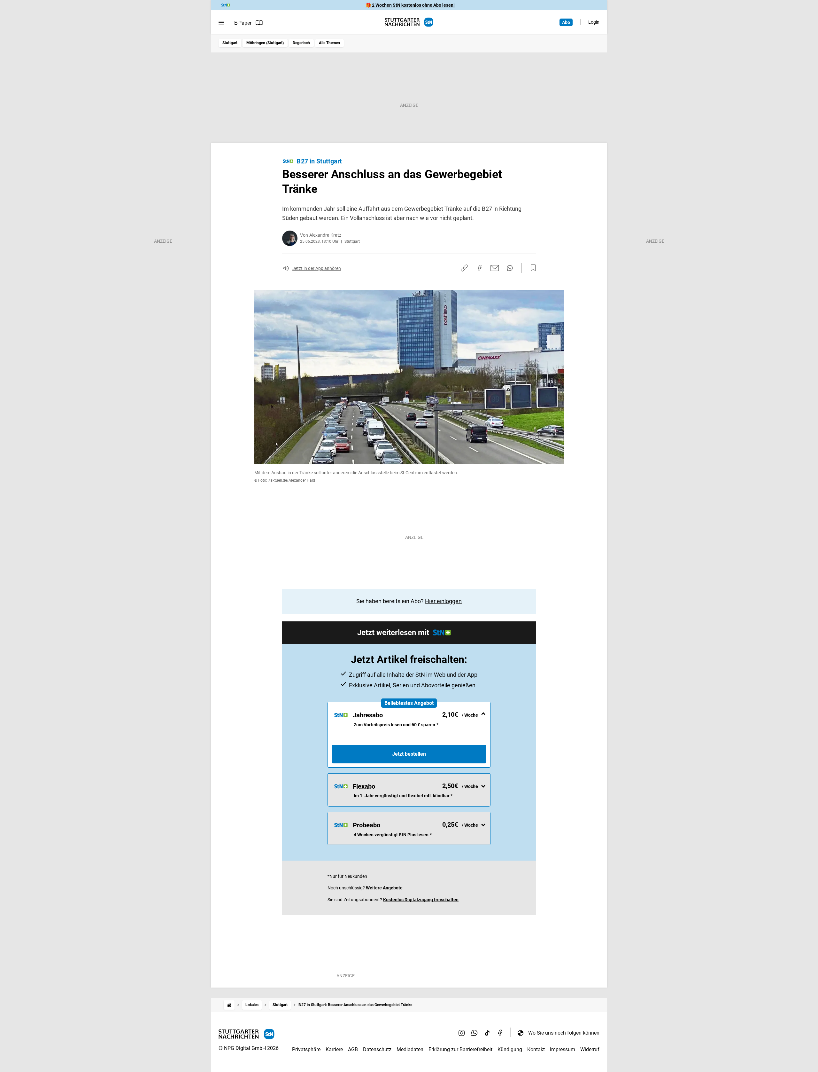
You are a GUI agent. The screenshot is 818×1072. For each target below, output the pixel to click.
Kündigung (510, 1049)
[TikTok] (487, 1033)
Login (593, 22)
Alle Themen (329, 43)
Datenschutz (377, 1049)
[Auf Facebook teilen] (479, 268)
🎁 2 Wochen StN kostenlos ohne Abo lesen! (410, 5)
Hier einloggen (443, 601)
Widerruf (589, 1049)
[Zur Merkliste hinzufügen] (531, 268)
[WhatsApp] (474, 1033)
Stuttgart (229, 43)
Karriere (334, 1049)
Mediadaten (410, 1049)
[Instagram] (462, 1033)
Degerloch (301, 43)
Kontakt (536, 1049)
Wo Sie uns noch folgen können (563, 1033)
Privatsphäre (306, 1049)
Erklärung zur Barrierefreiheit (460, 1049)
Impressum (562, 1049)
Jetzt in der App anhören (316, 268)
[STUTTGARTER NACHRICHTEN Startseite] (409, 22)
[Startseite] (229, 1005)
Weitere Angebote (384, 887)
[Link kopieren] (464, 268)
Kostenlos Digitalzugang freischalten (421, 899)
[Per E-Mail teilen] (495, 268)
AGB (353, 1049)
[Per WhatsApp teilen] (510, 268)
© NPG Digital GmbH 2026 (249, 1048)
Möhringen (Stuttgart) (265, 43)
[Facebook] (500, 1033)
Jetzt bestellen (409, 754)
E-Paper (242, 23)
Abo (566, 22)
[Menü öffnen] (221, 22)
